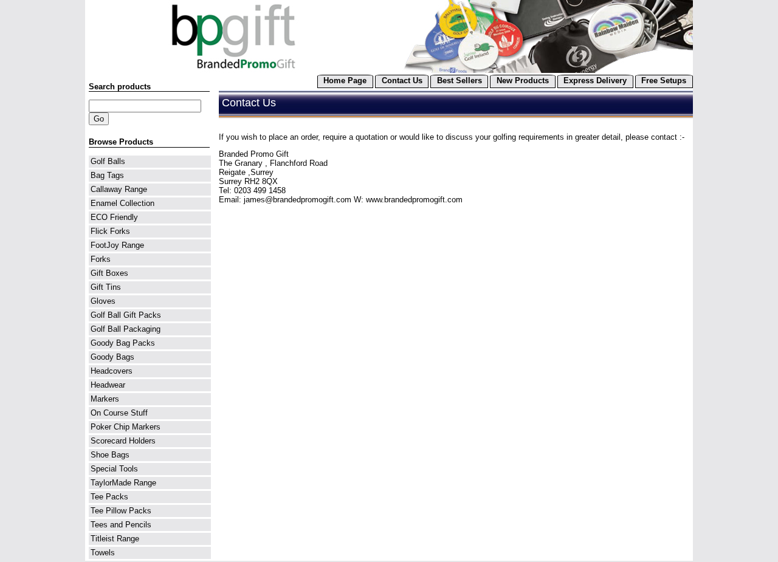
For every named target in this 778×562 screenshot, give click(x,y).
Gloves (103, 301)
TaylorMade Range (123, 482)
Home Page (345, 80)
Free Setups (663, 80)
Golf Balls (108, 161)
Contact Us (402, 80)
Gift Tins (106, 287)
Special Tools (114, 468)
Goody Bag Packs (123, 343)
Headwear (108, 384)
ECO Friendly (114, 217)
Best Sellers (459, 80)
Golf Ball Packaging (125, 329)
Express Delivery (595, 80)
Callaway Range (119, 189)
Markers (105, 398)
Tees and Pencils (121, 524)
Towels (103, 552)
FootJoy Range (117, 245)
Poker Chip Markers (125, 426)
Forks (101, 259)
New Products (523, 80)
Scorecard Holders (123, 440)
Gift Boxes (109, 273)
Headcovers (112, 370)
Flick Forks (110, 231)
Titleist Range (115, 538)
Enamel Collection (122, 203)
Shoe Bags (110, 454)
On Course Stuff (119, 412)
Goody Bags (112, 357)
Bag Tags (107, 175)
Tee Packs (109, 496)
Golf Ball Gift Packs (126, 315)
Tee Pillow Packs (121, 510)
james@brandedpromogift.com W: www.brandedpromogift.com (353, 199)
